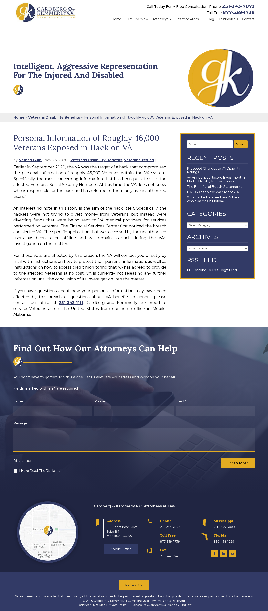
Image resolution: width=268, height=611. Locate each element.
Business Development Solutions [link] (152, 605)
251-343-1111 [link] (71, 302)
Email (181, 401)
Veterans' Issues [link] (139, 160)
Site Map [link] (99, 605)
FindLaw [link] (185, 605)
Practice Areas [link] (187, 19)
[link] (45, 12)
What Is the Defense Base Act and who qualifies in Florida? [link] (213, 199)
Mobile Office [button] (120, 549)
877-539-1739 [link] (239, 12)
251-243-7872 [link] (238, 6)
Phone (99, 401)
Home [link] (116, 19)
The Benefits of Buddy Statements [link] (214, 187)
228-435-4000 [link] (224, 527)
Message (20, 423)
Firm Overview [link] (137, 19)
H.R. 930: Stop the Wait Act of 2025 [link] (214, 192)
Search (241, 144)
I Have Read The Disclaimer (40, 471)
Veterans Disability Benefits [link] (96, 160)
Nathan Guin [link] (30, 160)
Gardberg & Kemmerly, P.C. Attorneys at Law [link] (125, 601)
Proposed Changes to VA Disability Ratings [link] (213, 170)
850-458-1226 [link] (224, 541)
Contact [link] (248, 19)
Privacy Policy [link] (117, 605)
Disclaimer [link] (83, 605)
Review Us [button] (134, 585)
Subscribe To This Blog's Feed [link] (213, 270)
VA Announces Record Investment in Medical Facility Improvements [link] (216, 179)
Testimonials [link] (228, 19)
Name (18, 401)
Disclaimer (22, 461)
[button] (214, 553)
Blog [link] (210, 19)
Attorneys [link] (160, 19)
